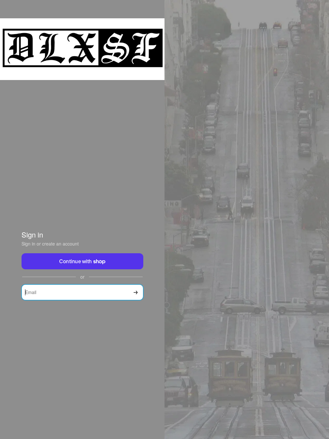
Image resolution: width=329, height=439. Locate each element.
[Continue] (135, 292)
